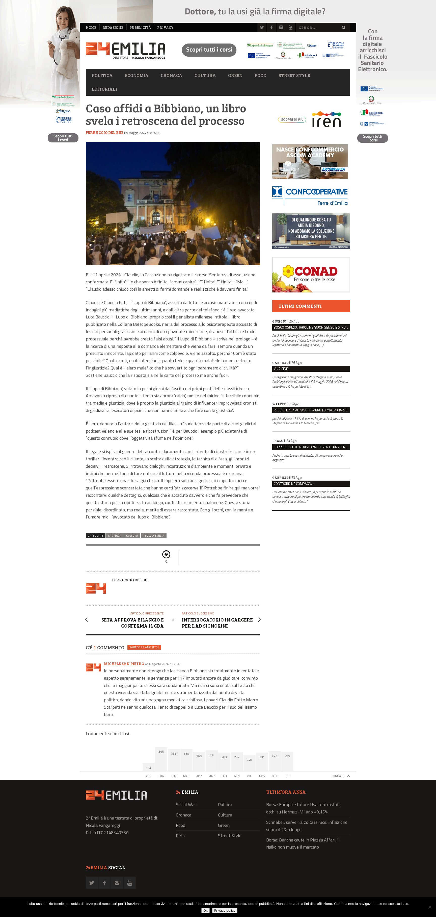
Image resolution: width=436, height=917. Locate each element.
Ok (205, 910)
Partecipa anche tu (144, 647)
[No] (429, 907)
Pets (180, 835)
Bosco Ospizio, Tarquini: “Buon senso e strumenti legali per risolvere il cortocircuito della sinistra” (312, 327)
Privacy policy (224, 910)
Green (235, 75)
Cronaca (171, 75)
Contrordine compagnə (293, 483)
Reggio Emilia (153, 536)
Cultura (205, 75)
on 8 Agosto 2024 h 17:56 (162, 663)
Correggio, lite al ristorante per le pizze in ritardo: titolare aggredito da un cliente (312, 447)
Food (260, 75)
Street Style (294, 75)
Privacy (165, 27)
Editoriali (104, 89)
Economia (137, 75)
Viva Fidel (281, 368)
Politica (102, 75)
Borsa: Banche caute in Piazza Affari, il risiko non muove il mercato (303, 843)
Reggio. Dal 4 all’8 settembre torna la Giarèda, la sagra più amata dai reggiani (312, 410)
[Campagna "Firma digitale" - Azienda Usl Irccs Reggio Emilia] (260, 59)
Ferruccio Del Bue (104, 132)
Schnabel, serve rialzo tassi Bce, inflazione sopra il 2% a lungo (306, 826)
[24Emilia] (125, 50)
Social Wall (186, 804)
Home (91, 27)
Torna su (338, 776)
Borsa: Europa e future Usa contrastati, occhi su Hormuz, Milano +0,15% (303, 808)
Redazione (112, 27)
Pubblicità (140, 27)
